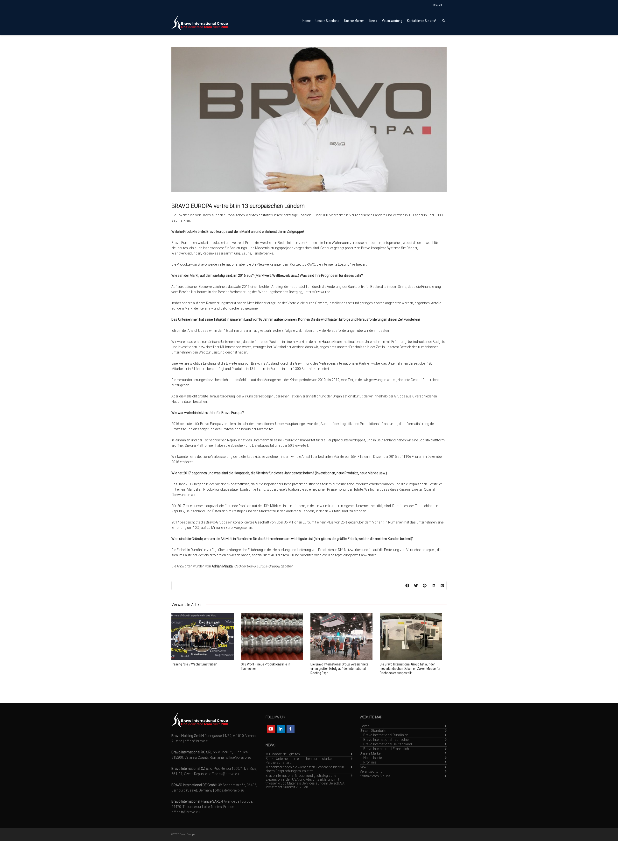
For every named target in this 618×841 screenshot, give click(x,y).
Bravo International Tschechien (386, 740)
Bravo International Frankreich (386, 749)
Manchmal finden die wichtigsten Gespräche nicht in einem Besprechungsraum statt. (305, 769)
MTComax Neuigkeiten (283, 754)
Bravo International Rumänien (385, 735)
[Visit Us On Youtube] (270, 728)
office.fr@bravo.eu (185, 812)
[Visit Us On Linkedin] (280, 728)
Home (306, 21)
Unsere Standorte (327, 21)
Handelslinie (372, 758)
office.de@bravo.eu (229, 790)
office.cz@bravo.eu (224, 774)
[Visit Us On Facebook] (290, 728)
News (373, 21)
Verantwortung (392, 21)
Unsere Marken (354, 21)
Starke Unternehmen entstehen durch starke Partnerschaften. (298, 760)
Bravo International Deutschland (387, 744)
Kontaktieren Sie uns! (421, 21)
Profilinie (369, 762)
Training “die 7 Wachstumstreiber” (194, 664)
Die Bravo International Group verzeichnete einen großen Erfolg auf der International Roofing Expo (339, 668)
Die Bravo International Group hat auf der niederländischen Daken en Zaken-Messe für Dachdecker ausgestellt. (410, 668)
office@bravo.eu (197, 741)
